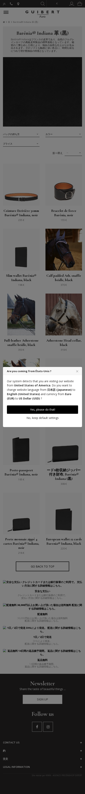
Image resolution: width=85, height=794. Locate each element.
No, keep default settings (42, 418)
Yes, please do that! (42, 409)
